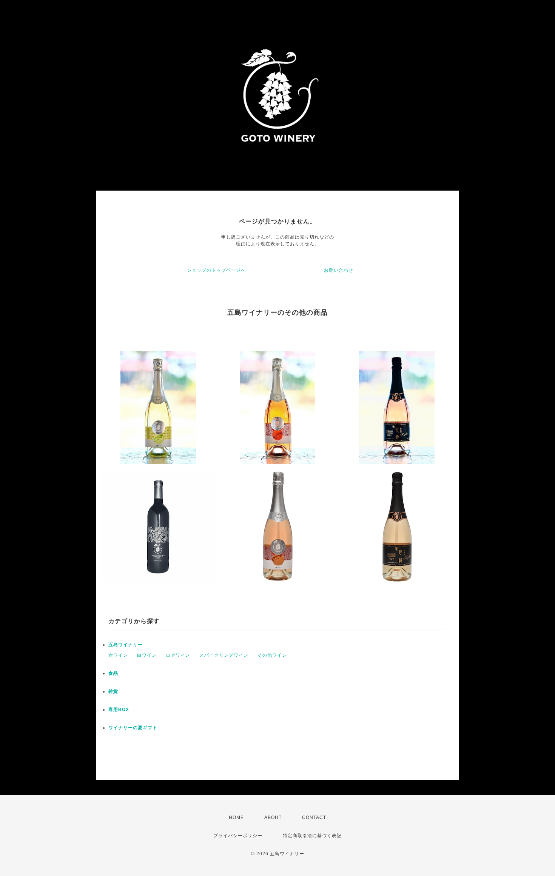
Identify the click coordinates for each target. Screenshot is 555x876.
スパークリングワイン (223, 655)
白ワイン (147, 655)
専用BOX (118, 709)
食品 (113, 673)
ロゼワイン (178, 655)
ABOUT (273, 817)
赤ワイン (118, 655)
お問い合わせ (338, 270)
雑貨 (113, 691)
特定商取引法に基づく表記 (312, 835)
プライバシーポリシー (237, 835)
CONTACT (314, 817)
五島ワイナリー (125, 644)
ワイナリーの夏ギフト (132, 727)
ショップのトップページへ (216, 270)
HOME (236, 817)
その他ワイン (272, 655)
